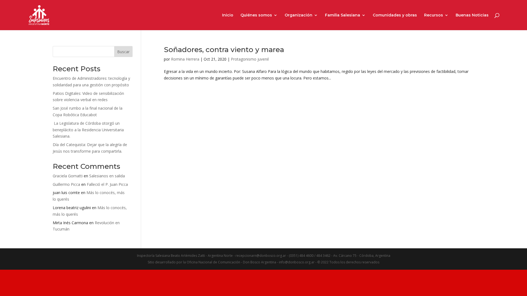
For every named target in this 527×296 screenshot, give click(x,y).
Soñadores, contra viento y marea (224, 49)
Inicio (227, 15)
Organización (298, 15)
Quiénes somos (256, 15)
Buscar (123, 51)
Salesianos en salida (107, 175)
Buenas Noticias (472, 15)
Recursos (433, 15)
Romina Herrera (185, 59)
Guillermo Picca (66, 184)
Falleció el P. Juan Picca (107, 184)
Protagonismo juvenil (250, 59)
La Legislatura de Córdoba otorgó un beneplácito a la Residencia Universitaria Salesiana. (88, 130)
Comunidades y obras (395, 15)
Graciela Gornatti (68, 175)
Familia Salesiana (342, 15)
